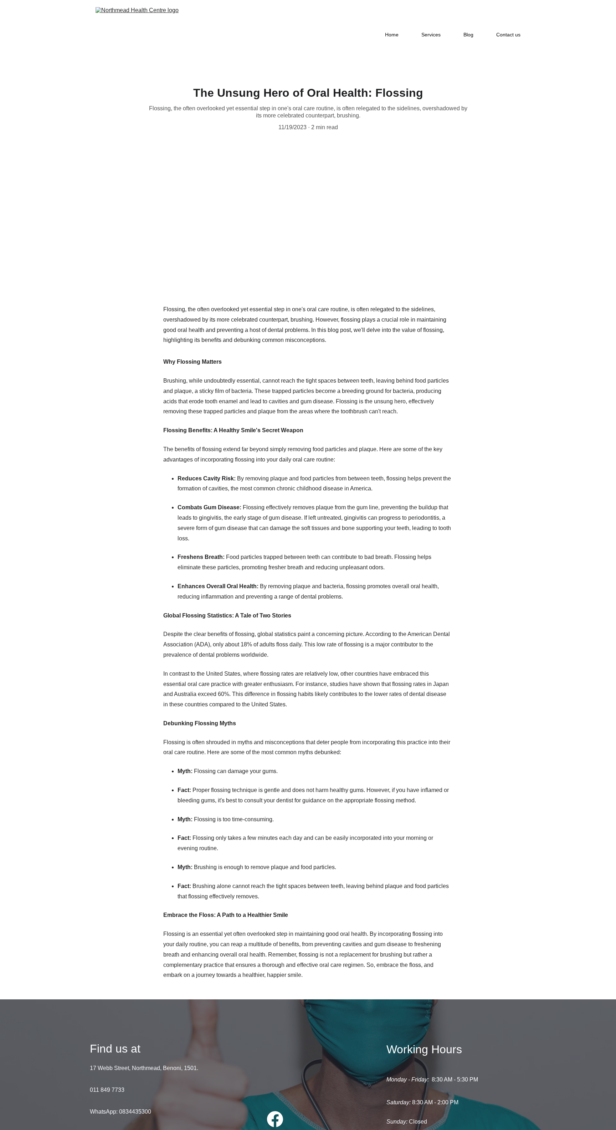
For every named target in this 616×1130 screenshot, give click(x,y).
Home (392, 34)
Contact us (508, 34)
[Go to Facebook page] (275, 1119)
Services (431, 34)
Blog (468, 34)
